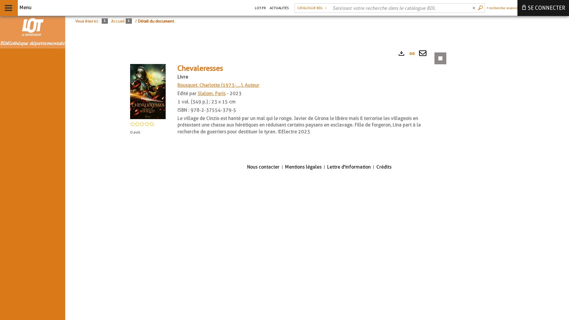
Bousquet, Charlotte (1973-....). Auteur (218, 85)
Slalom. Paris (212, 93)
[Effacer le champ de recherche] (474, 8)
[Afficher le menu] (8, 8)
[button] (148, 91)
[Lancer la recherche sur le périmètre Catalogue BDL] (481, 8)
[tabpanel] (284, 102)
